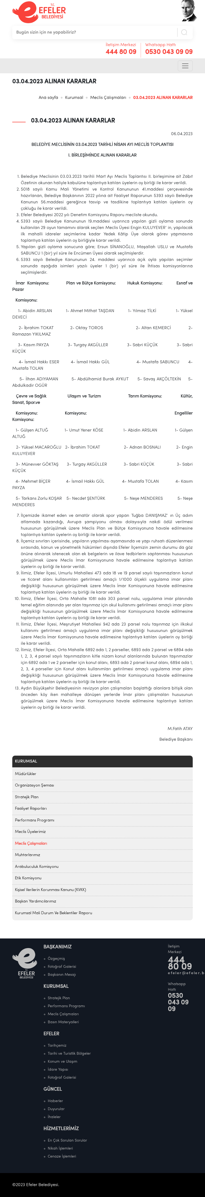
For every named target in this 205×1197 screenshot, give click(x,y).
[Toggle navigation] (185, 66)
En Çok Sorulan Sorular (67, 1141)
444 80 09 (121, 52)
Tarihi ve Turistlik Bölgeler (69, 1054)
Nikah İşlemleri (60, 1149)
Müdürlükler (25, 774)
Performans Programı (34, 821)
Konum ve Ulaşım (62, 1062)
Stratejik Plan (26, 797)
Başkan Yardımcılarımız (35, 902)
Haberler (55, 1101)
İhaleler (54, 1117)
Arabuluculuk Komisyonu (36, 867)
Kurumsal (74, 98)
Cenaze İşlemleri (62, 1157)
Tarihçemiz (57, 1046)
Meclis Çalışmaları (108, 98)
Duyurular (56, 1109)
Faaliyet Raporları (31, 809)
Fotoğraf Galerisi (62, 967)
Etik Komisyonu (28, 878)
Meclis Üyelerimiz (30, 832)
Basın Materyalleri (63, 1022)
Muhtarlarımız (27, 855)
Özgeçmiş (56, 959)
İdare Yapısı (58, 1070)
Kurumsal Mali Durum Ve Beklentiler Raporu (53, 913)
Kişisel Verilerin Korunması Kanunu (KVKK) (50, 890)
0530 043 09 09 (169, 52)
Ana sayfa (48, 98)
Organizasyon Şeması (34, 786)
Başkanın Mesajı (62, 975)
